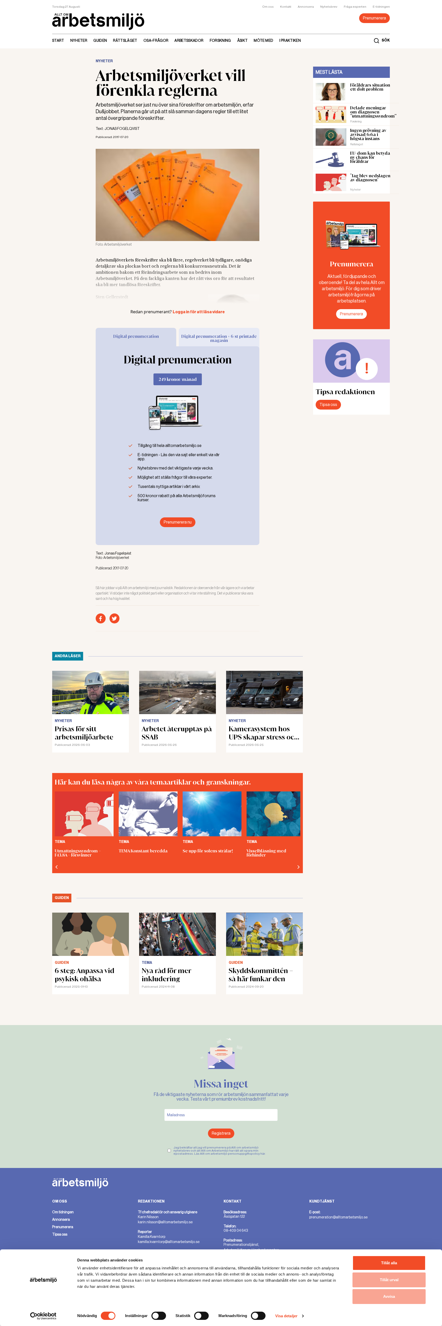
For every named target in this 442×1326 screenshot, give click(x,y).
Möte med (263, 40)
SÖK (386, 40)
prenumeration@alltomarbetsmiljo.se (338, 1217)
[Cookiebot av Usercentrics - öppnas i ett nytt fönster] (43, 1316)
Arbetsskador (188, 40)
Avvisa (389, 1296)
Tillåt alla (389, 1263)
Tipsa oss (328, 404)
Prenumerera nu (178, 522)
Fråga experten (355, 6)
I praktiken (290, 40)
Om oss (268, 6)
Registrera (221, 1133)
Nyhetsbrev (328, 6)
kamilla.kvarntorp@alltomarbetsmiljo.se (169, 1242)
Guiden (100, 40)
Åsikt (242, 40)
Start (58, 40)
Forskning (220, 40)
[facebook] (101, 618)
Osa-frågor (156, 40)
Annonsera (306, 6)
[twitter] (114, 618)
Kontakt (285, 6)
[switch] (158, 1316)
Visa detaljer (286, 1316)
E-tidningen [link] (381, 6)
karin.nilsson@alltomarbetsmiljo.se (165, 1222)
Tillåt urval (389, 1280)
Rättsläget (125, 40)
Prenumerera (374, 18)
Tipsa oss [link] (59, 1234)
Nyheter (78, 40)
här (262, 1153)
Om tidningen (63, 1212)
